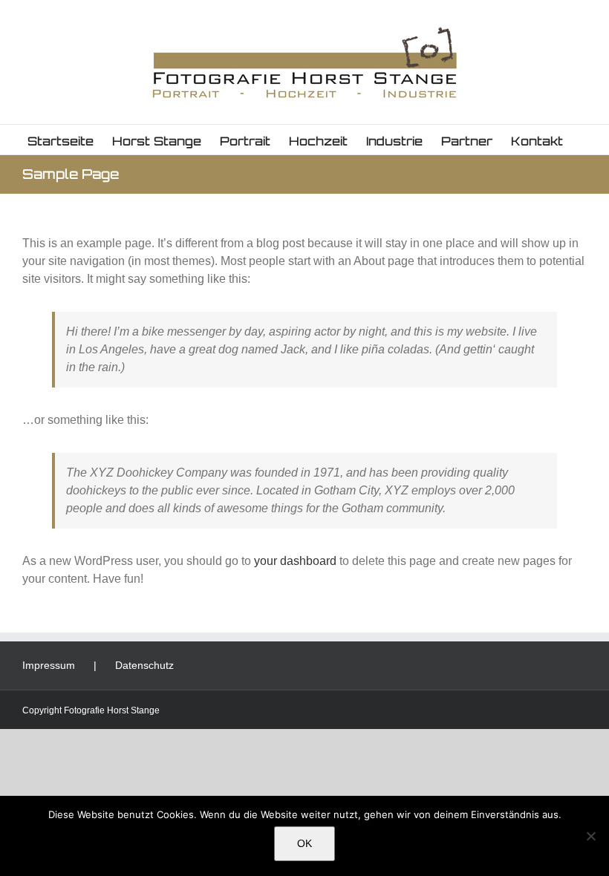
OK (304, 843)
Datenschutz (144, 665)
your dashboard (295, 561)
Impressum (48, 665)
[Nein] (590, 835)
